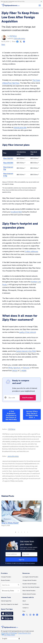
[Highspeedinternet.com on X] (27, 615)
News (3, 44)
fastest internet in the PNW (26, 351)
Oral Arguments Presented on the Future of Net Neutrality (11, 415)
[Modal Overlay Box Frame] (21, 551)
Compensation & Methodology (9, 633)
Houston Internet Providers (29, 583)
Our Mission (25, 604)
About (24, 601)
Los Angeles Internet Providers (30, 577)
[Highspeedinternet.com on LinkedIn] (37, 615)
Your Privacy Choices (9, 634)
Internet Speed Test (6, 601)
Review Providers (5, 580)
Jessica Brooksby (19, 38)
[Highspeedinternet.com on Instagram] (30, 615)
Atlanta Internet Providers (29, 594)
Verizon (15, 371)
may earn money (7, 1)
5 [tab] (27, 532)
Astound (26, 368)
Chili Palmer (13, 36)
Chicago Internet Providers (29, 580)
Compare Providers (6, 577)
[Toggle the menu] (40, 5)
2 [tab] (19, 532)
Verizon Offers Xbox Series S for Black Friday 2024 (32, 414)
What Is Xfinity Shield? (10, 523)
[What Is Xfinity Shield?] (22, 511)
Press (23, 611)
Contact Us (25, 607)
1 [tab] (15, 532)
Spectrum (17, 368)
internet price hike (20, 127)
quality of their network (27, 332)
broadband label (16, 212)
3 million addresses (31, 251)
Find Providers (27, 398)
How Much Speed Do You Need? (9, 604)
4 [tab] (25, 532)
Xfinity (10, 368)
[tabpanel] (21, 513)
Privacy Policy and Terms (24, 633)
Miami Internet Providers (28, 590)
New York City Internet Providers (30, 587)
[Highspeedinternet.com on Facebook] (23, 615)
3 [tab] (21, 532)
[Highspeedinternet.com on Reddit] (34, 615)
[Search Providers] (18, 585)
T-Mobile (23, 371)
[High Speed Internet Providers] (11, 5)
